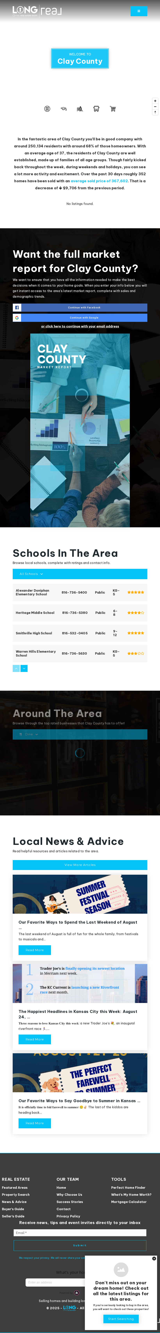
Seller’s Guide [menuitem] (13, 1216)
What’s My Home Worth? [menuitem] (131, 1195)
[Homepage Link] (37, 11)
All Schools (29, 574)
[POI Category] (47, 109)
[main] (80, 576)
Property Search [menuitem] (15, 1195)
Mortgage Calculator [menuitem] (129, 1202)
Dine (29, 734)
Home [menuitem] (61, 1188)
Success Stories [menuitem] (70, 1202)
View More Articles (80, 865)
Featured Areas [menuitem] (15, 1188)
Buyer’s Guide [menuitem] (13, 1209)
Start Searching (121, 1319)
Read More (35, 950)
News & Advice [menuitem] (14, 1202)
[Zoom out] (155, 106)
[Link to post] (80, 894)
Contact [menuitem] (64, 1209)
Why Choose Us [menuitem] (69, 1195)
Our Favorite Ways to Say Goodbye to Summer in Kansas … (80, 1100)
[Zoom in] (155, 101)
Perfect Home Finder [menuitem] (128, 1188)
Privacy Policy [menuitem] (68, 1216)
